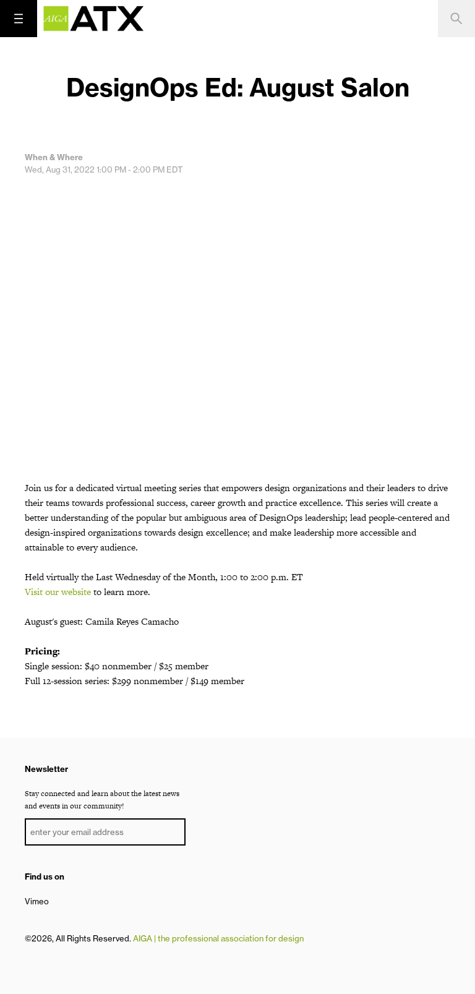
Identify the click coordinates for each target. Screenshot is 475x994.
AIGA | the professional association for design (218, 938)
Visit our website (58, 591)
